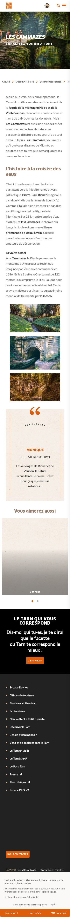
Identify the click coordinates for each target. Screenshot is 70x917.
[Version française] (8, 800)
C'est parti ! (35, 660)
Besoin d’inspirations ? (23, 734)
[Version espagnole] (24, 800)
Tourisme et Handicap (23, 703)
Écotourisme (17, 711)
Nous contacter (17, 854)
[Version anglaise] (13, 800)
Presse (14, 774)
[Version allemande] (19, 800)
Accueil (6, 81)
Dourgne (35, 592)
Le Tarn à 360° (18, 758)
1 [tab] (32, 601)
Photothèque (18, 782)
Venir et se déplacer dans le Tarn (29, 742)
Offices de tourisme (22, 695)
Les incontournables (50, 81)
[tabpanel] (35, 556)
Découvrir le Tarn (25, 81)
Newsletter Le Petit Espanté (27, 719)
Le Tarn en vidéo (20, 750)
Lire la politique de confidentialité (21, 897)
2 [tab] (37, 601)
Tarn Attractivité (26, 870)
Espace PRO (17, 790)
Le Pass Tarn (17, 766)
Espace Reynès (19, 687)
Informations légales (51, 870)
